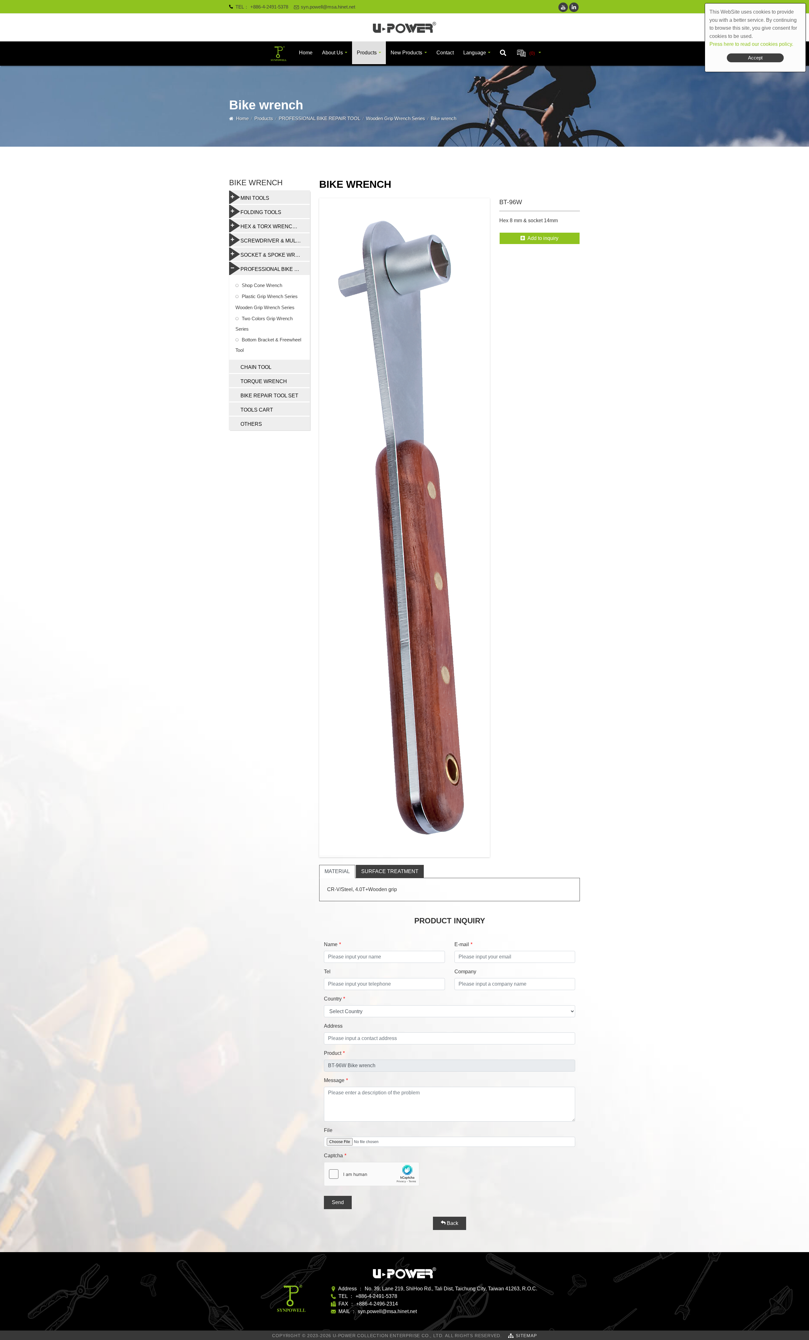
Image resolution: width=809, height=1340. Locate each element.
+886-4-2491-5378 (269, 6)
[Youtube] (563, 7)
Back (452, 1223)
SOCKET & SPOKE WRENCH (275, 255)
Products (367, 52)
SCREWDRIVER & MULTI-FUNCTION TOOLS (275, 240)
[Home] (404, 27)
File (328, 1130)
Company (465, 971)
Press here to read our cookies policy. (751, 44)
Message (334, 1080)
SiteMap (526, 1335)
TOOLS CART (256, 410)
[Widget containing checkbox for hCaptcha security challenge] (371, 1174)
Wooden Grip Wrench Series (395, 118)
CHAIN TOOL (255, 367)
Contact (445, 52)
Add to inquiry (542, 238)
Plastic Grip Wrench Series (270, 296)
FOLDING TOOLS (260, 212)
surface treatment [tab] (389, 871)
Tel (327, 971)
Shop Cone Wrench (262, 285)
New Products (406, 52)
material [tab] (337, 871)
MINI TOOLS (254, 198)
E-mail (461, 944)
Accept (755, 57)
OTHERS (251, 424)
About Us (332, 52)
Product (332, 1053)
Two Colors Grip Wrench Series (264, 324)
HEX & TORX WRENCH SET (273, 226)
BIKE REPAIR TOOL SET (269, 395)
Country (333, 998)
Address (333, 1026)
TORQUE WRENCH (263, 381)
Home (306, 52)
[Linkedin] (574, 7)
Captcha (333, 1155)
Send (338, 1202)
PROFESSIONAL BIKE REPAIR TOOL (319, 118)
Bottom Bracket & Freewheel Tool (268, 345)
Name (331, 944)
